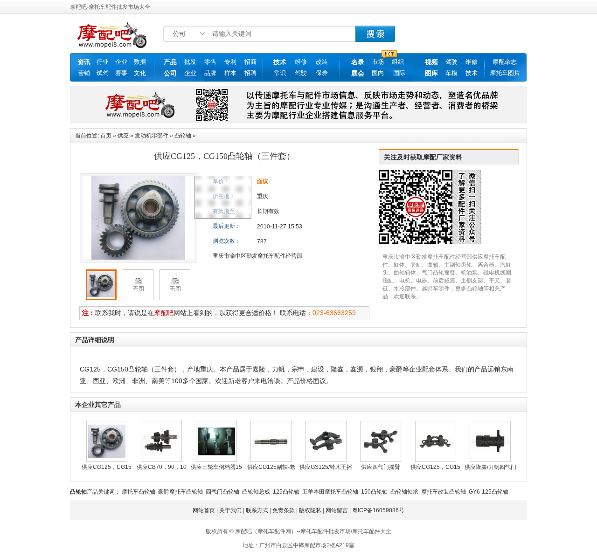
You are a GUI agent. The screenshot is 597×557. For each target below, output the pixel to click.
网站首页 (204, 510)
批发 (190, 61)
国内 (378, 72)
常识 (280, 72)
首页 (105, 135)
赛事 (121, 72)
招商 (250, 61)
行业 (103, 61)
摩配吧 (164, 312)
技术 (279, 62)
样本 (230, 72)
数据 (140, 61)
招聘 (250, 72)
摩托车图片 (505, 72)
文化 (140, 72)
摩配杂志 (505, 61)
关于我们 (230, 510)
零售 (210, 61)
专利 (230, 61)
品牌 (210, 72)
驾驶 (301, 72)
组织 (398, 61)
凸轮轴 (182, 135)
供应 (123, 135)
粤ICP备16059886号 (378, 510)
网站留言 (337, 510)
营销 (84, 72)
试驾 (103, 72)
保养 (322, 72)
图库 (431, 73)
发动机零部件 (151, 135)
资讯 (83, 62)
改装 (322, 61)
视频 (431, 62)
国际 (399, 72)
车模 (451, 72)
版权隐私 (310, 510)
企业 (121, 61)
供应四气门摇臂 (380, 467)
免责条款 (283, 510)
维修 (301, 61)
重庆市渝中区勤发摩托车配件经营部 (257, 256)
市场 (378, 61)
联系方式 (257, 510)
